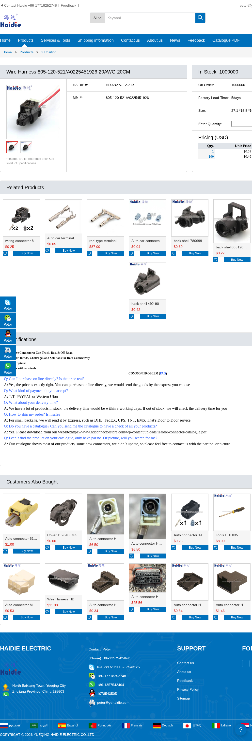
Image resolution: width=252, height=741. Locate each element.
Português (104, 725)
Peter (8, 308)
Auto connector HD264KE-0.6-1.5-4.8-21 (163, 597)
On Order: (206, 85)
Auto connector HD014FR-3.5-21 (157, 543)
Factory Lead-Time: (213, 98)
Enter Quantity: (210, 124)
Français (136, 725)
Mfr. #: (78, 98)
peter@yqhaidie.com (113, 702)
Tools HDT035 (227, 535)
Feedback (68, 5)
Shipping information (96, 40)
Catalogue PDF (226, 40)
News (175, 40)
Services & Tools (55, 40)
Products (25, 40)
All (97, 18)
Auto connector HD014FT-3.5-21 (114, 539)
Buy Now (27, 253)
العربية (43, 725)
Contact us (130, 40)
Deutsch (167, 725)
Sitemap (183, 698)
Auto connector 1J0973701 (195, 535)
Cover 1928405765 (62, 535)
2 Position (49, 52)
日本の (196, 725)
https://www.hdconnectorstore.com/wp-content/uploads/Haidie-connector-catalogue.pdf (138, 432)
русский (14, 725)
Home (5, 40)
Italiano (226, 725)
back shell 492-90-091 (148, 304)
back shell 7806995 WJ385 (195, 241)
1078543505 (107, 694)
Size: (202, 110)
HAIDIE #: (80, 85)
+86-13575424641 (111, 685)
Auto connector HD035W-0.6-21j (199, 605)
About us (155, 40)
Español (72, 725)
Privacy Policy (188, 689)
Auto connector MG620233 (26, 605)
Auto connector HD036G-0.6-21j (114, 605)
